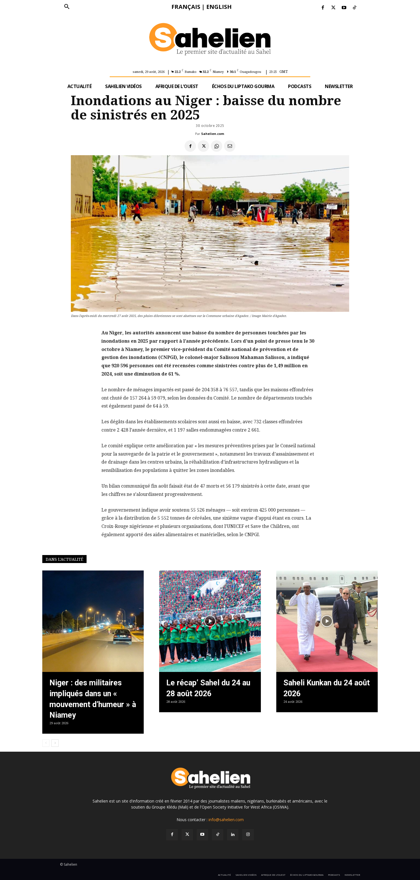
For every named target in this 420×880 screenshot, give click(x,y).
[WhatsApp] (216, 146)
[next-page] (55, 743)
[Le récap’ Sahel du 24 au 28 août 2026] (210, 621)
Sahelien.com (212, 133)
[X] (203, 146)
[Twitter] (333, 8)
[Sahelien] (210, 40)
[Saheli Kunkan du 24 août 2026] (327, 621)
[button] (67, 7)
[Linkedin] (232, 834)
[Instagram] (247, 834)
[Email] (229, 146)
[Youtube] (344, 8)
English (219, 7)
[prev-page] (45, 743)
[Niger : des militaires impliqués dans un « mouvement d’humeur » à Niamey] (93, 621)
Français (185, 7)
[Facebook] (323, 8)
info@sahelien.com (226, 819)
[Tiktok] (355, 8)
